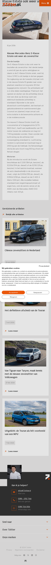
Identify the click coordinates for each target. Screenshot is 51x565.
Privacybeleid (44, 266)
